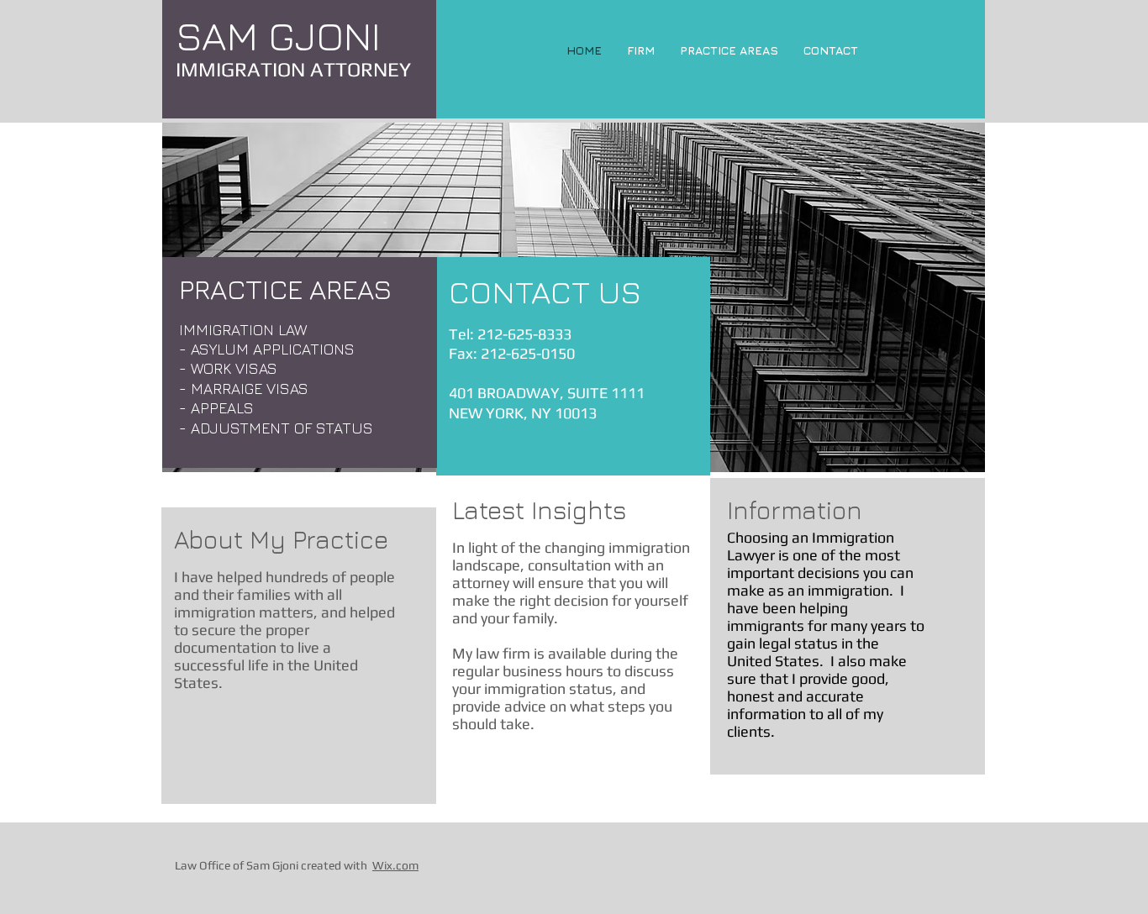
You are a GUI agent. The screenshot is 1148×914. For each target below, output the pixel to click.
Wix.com (395, 865)
